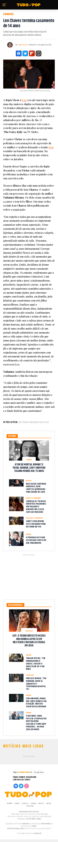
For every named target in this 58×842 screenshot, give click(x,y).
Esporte (25, 803)
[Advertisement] (29, 576)
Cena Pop (29, 806)
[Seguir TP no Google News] (29, 774)
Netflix (9, 803)
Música (41, 803)
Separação (34, 422)
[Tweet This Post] (25, 53)
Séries (48, 803)
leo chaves (23, 422)
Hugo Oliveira (23, 44)
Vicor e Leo (44, 422)
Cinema (33, 803)
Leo (24, 100)
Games (17, 803)
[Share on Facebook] (19, 53)
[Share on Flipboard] (32, 53)
